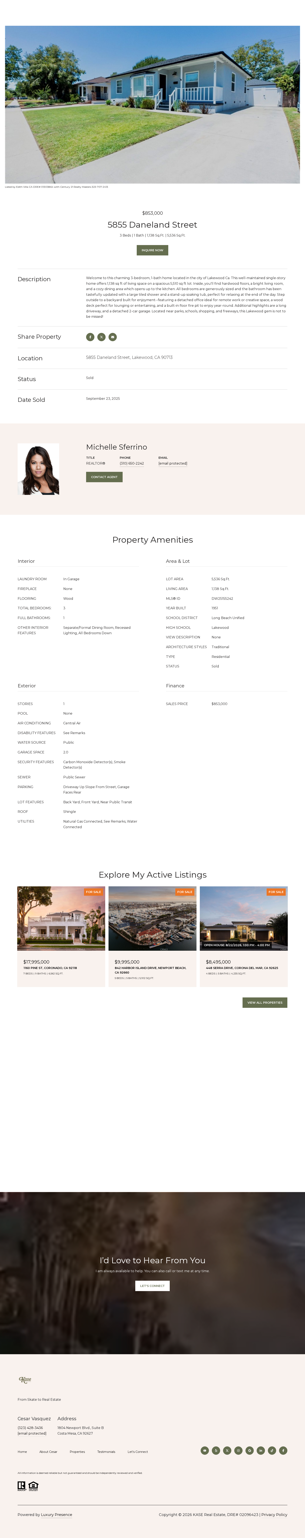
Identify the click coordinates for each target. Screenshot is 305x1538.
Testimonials (106, 1452)
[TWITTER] (227, 1450)
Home (22, 1452)
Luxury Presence (56, 1514)
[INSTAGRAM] (238, 1450)
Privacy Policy (274, 1514)
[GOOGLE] (249, 1450)
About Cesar (48, 1452)
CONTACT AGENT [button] (104, 477)
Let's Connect (138, 1452)
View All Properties (265, 1002)
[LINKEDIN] (261, 1450)
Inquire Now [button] (152, 250)
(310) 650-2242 (132, 463)
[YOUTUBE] (205, 1450)
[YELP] (216, 1450)
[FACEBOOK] (283, 1450)
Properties (77, 1452)
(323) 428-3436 (30, 1428)
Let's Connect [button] (152, 1286)
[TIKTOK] (272, 1450)
